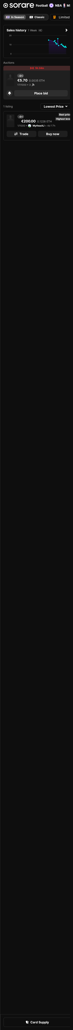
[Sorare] (18, 5)
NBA (58, 5)
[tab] (37, 17)
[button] (9, 93)
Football (42, 5)
